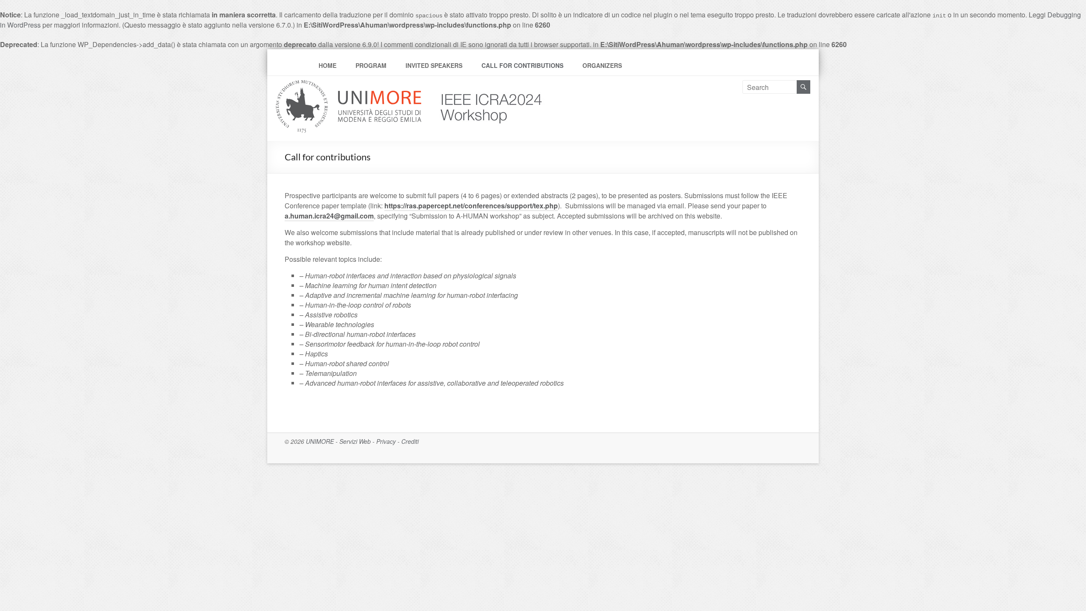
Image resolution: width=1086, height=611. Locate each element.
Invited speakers (434, 65)
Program (370, 65)
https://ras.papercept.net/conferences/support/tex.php (471, 205)
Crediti (410, 441)
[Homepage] (484, 85)
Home (327, 65)
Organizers (602, 65)
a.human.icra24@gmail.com (329, 216)
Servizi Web (355, 441)
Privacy (386, 441)
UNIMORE (320, 441)
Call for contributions (522, 65)
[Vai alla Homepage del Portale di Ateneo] (349, 85)
